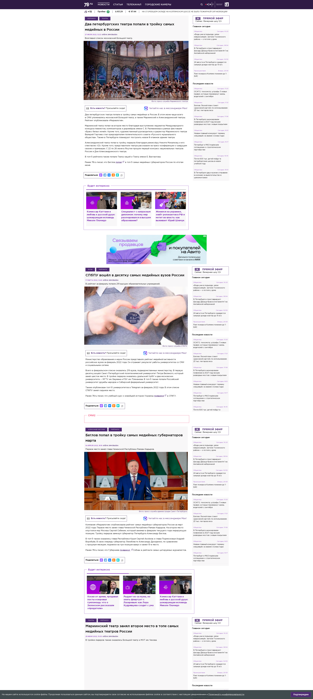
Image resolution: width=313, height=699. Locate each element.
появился (159, 396)
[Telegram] (104, 175)
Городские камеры (158, 5)
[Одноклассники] (113, 175)
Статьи (118, 5)
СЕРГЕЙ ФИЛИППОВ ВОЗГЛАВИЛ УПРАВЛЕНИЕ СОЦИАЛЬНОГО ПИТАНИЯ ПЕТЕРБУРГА (183, 11)
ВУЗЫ (90, 269)
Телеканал (134, 5)
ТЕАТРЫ (105, 18)
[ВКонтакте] (109, 175)
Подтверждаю (301, 694)
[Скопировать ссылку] (121, 175)
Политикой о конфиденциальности (226, 694)
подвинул (125, 550)
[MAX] (100, 175)
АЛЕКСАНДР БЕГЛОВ (96, 429)
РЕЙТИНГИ (91, 18)
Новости (104, 5)
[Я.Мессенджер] (117, 175)
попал (119, 162)
